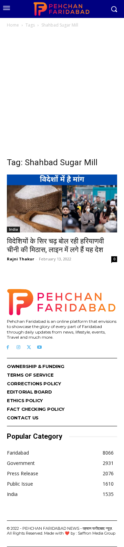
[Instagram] (18, 347)
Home (13, 25)
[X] (29, 347)
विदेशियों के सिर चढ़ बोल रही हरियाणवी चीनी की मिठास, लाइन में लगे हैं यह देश (55, 245)
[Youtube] (39, 347)
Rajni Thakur (20, 258)
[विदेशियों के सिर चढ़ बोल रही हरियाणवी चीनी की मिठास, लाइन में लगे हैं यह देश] (62, 203)
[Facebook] (7, 347)
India (13, 229)
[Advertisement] (62, 94)
